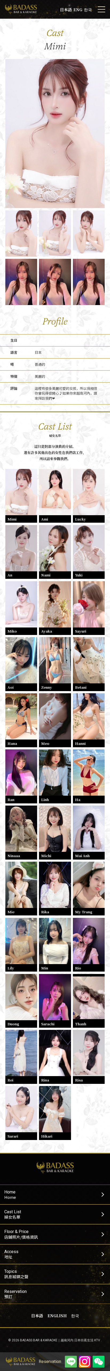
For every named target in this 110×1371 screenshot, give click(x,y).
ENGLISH (57, 1315)
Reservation (50, 1362)
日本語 (66, 9)
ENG (77, 9)
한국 (88, 9)
